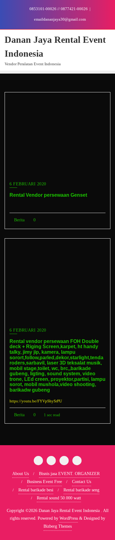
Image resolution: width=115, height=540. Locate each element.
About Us (20, 473)
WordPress (68, 518)
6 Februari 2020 (28, 184)
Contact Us (81, 481)
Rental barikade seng (81, 490)
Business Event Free (44, 481)
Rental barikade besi (35, 490)
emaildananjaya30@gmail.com (59, 19)
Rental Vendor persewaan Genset (48, 195)
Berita (19, 220)
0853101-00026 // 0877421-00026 (59, 8)
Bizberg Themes (58, 526)
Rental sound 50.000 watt (59, 498)
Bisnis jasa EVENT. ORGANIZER (69, 473)
